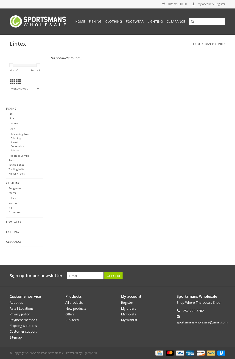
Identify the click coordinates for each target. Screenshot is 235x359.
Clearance (176, 21)
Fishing (95, 21)
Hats (13, 198)
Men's (12, 193)
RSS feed (72, 320)
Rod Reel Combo (19, 155)
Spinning (16, 138)
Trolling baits (16, 169)
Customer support (23, 331)
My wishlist (129, 320)
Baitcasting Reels (20, 134)
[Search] (192, 22)
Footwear (135, 21)
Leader (14, 123)
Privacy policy (20, 314)
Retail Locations (22, 308)
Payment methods (23, 320)
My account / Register (211, 4)
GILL (11, 208)
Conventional (18, 146)
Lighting (155, 21)
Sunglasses (15, 188)
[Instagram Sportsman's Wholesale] (221, 275)
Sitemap (16, 337)
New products (75, 308)
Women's (14, 203)
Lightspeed (89, 353)
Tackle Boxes (16, 164)
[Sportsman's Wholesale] (39, 21)
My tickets (128, 314)
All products (74, 302)
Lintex (221, 44)
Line (11, 118)
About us (16, 302)
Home (80, 21)
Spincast (15, 150)
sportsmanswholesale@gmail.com (202, 322)
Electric (15, 142)
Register (127, 302)
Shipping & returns (23, 325)
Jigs (10, 113)
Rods (11, 160)
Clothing (113, 21)
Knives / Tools (17, 173)
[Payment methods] (159, 353)
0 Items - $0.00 (177, 4)
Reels (12, 129)
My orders (128, 308)
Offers (70, 314)
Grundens (15, 212)
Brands (209, 44)
